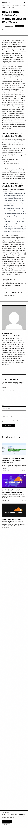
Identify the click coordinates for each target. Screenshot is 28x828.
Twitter (18, 113)
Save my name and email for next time (14, 421)
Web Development (10, 295)
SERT (6, 2)
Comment (5, 387)
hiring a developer (18, 226)
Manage (6, 824)
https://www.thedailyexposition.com (12, 148)
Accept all (7, 821)
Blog (3, 5)
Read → (24, 470)
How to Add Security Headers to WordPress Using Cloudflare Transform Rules (13, 460)
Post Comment (8, 425)
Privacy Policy (10, 817)
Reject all (17, 821)
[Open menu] (24, 2)
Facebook (5, 113)
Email (4, 413)
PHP (22, 126)
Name (4, 405)
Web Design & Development (13, 292)
